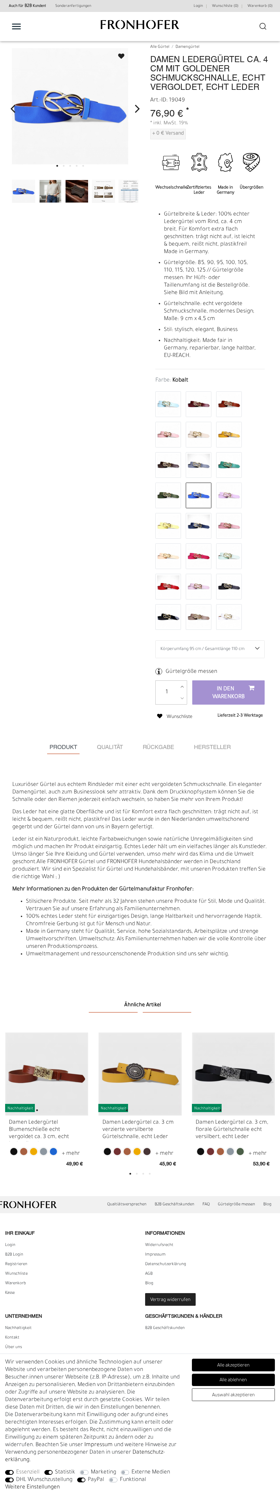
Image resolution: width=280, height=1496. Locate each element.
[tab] (63, 748)
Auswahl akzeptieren (233, 1395)
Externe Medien (150, 1472)
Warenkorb (15, 1283)
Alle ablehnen (233, 1380)
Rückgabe (158, 747)
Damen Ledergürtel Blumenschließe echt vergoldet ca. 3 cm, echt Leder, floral (39, 1130)
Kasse (10, 1293)
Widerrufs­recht (159, 1245)
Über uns (13, 1347)
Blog (267, 1204)
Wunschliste (118, 54)
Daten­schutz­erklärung (165, 1264)
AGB (149, 1274)
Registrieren (16, 1264)
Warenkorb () (260, 6)
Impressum (155, 1254)
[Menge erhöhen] (182, 686)
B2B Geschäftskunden (174, 1204)
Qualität (110, 747)
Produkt (63, 747)
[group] (46, 1074)
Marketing (103, 1472)
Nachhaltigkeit (18, 1328)
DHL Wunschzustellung (44, 1480)
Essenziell (28, 1472)
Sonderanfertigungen (73, 6)
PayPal (96, 1480)
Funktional (133, 1480)
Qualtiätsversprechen (126, 1204)
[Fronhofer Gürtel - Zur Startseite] (140, 28)
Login (198, 6)
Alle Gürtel (159, 47)
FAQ (206, 1204)
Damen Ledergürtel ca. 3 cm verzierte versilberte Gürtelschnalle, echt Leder (138, 1130)
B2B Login (14, 1254)
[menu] (16, 26)
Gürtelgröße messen (191, 672)
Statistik (65, 1472)
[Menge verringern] (182, 698)
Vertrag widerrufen (170, 1300)
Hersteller (212, 747)
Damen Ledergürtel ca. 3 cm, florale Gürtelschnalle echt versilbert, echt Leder (232, 1130)
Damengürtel (187, 47)
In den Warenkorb (228, 693)
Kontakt (12, 1337)
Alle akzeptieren (233, 1365)
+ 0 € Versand (168, 134)
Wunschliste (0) (225, 6)
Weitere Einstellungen (32, 1487)
